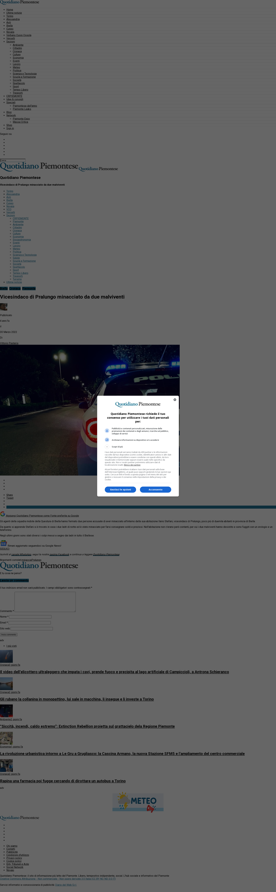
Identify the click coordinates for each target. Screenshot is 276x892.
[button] (138, 447)
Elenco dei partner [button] (132, 465)
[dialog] (138, 446)
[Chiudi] (175, 399)
